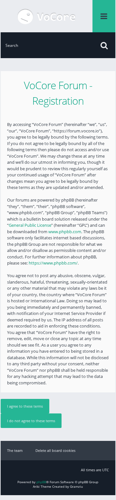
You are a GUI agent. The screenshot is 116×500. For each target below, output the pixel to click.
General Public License (30, 225)
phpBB (41, 482)
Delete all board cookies (55, 450)
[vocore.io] (46, 16)
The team (15, 450)
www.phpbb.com (64, 231)
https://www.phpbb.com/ (53, 263)
